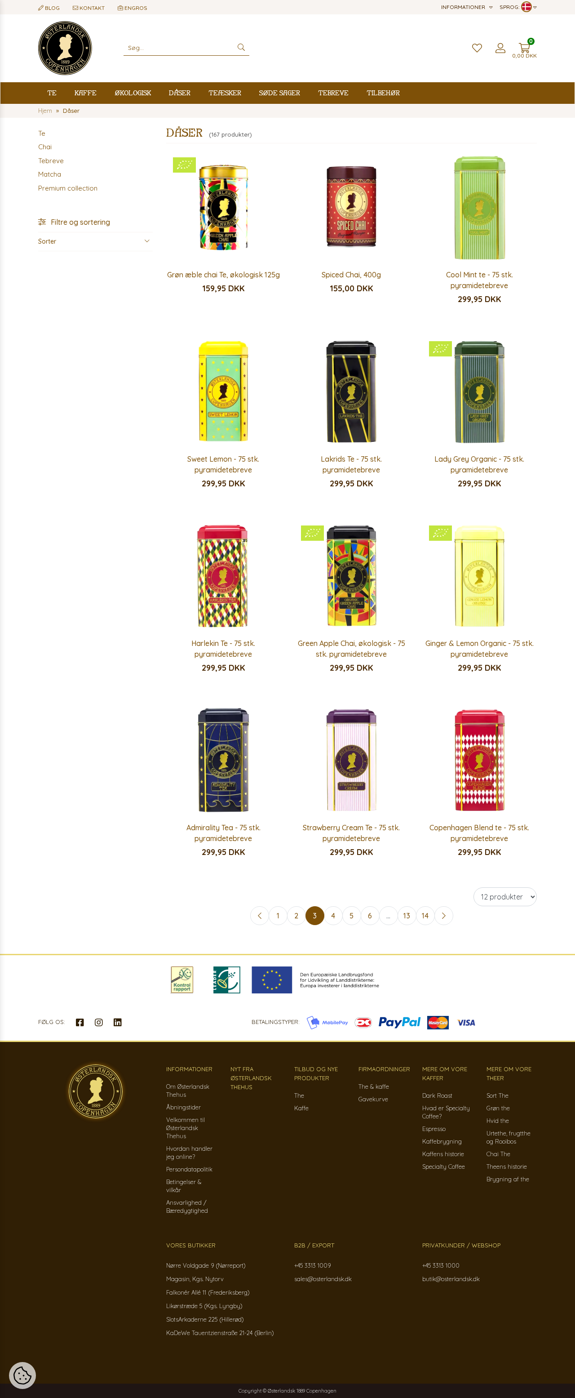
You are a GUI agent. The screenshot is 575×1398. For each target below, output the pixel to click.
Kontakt (91, 7)
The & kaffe (373, 1086)
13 (406, 915)
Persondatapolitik (189, 1169)
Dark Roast (437, 1095)
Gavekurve (373, 1099)
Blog (52, 7)
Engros (135, 7)
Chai (45, 146)
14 (425, 915)
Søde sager (279, 93)
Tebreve (333, 93)
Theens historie (507, 1166)
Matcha (49, 174)
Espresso (434, 1128)
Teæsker (224, 93)
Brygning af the (508, 1179)
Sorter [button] (47, 241)
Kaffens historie (443, 1154)
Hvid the (498, 1120)
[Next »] (443, 915)
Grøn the (498, 1108)
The (299, 1095)
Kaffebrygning (442, 1141)
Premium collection (67, 188)
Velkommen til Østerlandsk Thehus (185, 1128)
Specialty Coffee (443, 1166)
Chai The (498, 1154)
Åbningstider (183, 1107)
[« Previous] (259, 915)
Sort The (498, 1095)
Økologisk (133, 93)
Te (52, 93)
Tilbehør (383, 93)
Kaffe (86, 93)
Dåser (179, 93)
